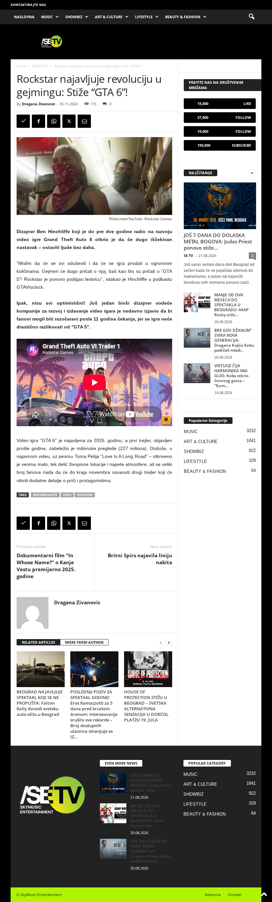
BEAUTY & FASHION (182, 16)
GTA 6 (67, 495)
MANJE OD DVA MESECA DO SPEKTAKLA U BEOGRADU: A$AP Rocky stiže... (231, 305)
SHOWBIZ (73, 16)
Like (247, 103)
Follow (243, 117)
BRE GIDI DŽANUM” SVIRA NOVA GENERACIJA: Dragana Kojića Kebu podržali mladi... (234, 340)
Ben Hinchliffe (45, 495)
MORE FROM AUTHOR (84, 642)
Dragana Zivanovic (38, 103)
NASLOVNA (24, 16)
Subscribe (241, 145)
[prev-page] (161, 642)
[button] (251, 17)
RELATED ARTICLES (38, 642)
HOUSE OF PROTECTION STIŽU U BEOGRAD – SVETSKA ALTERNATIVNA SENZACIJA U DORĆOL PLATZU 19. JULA (146, 706)
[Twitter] (69, 121)
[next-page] (169, 642)
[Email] (84, 121)
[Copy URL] (23, 121)
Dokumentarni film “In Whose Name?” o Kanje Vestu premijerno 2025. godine (46, 565)
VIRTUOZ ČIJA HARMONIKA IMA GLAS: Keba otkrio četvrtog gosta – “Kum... (231, 375)
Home (21, 66)
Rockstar (85, 495)
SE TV (188, 255)
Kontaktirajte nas (28, 4)
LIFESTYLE (144, 16)
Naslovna (213, 894)
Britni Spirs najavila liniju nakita (140, 559)
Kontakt (235, 894)
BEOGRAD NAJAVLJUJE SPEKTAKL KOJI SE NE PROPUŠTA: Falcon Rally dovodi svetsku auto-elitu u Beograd (40, 703)
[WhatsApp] (53, 121)
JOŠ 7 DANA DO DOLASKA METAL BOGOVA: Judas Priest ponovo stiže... (218, 241)
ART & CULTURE (108, 16)
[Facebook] (38, 121)
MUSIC (47, 16)
